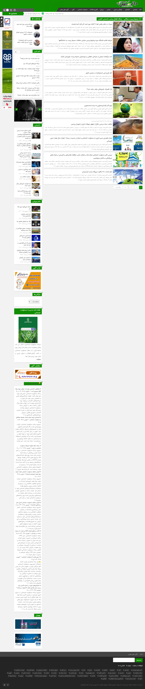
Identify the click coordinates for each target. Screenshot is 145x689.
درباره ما (128, 665)
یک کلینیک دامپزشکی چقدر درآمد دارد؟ (99, 89)
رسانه (81, 673)
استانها (112, 670)
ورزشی (102, 10)
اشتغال (105, 670)
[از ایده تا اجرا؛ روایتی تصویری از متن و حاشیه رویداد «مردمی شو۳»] (28, 156)
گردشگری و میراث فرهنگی (116, 679)
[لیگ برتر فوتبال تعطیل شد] (28, 223)
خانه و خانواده (138, 673)
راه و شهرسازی (90, 673)
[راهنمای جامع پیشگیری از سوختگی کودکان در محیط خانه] (28, 146)
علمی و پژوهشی (126, 676)
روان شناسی (73, 673)
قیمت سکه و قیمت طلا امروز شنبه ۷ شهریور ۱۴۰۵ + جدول (27, 77)
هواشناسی (29, 676)
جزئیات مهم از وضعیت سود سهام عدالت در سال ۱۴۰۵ (56, 14)
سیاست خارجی (37, 673)
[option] (27, 57)
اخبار (119, 670)
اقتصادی (127, 10)
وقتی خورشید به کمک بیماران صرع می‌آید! (27, 83)
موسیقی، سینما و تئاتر (41, 676)
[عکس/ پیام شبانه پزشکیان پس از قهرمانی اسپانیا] (28, 252)
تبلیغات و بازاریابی (42, 670)
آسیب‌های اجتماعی (137, 670)
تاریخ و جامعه (54, 670)
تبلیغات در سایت (138, 665)
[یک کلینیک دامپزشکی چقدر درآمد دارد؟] (28, 186)
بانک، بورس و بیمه (74, 670)
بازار (84, 670)
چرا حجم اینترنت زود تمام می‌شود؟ (104, 14)
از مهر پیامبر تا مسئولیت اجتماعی (31, 557)
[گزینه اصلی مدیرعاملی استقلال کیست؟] (28, 238)
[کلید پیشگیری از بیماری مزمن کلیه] (28, 171)
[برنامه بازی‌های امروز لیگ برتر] (28, 209)
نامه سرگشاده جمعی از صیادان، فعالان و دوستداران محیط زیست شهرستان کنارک (86, 56)
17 (125, 187)
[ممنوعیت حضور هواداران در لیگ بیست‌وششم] (28, 230)
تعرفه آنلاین (31, 670)
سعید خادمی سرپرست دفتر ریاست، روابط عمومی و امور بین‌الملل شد (28, 89)
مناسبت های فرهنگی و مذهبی (67, 676)
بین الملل (63, 670)
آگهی (73, 10)
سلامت (54, 673)
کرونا (140, 679)
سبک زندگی (63, 673)
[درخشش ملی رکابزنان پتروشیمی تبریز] (28, 259)
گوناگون (104, 679)
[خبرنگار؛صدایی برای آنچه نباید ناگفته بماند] (28, 27)
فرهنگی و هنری (118, 10)
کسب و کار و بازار (131, 679)
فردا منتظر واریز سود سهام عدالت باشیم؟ (28, 95)
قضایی (93, 676)
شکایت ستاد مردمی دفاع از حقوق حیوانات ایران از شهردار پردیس (91, 124)
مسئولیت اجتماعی (83, 10)
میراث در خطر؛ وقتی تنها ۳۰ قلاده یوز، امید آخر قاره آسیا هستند (91, 24)
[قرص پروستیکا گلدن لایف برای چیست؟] (28, 193)
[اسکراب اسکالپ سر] (28, 178)
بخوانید (38, 359)
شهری (10, 673)
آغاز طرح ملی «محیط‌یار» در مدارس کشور (99, 73)
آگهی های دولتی (64, 10)
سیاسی (109, 10)
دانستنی (122, 673)
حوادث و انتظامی (20, 670)
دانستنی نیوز (112, 673)
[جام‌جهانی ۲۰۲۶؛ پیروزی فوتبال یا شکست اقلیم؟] (28, 35)
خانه (140, 10)
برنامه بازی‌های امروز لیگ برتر (82, 14)
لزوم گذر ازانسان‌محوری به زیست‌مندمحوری (98, 105)
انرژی (90, 670)
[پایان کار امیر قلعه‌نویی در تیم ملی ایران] (28, 245)
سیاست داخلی (26, 673)
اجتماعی (135, 10)
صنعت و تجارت (138, 676)
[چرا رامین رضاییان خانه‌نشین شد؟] (28, 216)
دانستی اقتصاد (101, 673)
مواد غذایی (53, 676)
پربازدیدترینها (13, 676)
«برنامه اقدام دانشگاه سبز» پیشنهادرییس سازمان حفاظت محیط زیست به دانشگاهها (85, 40)
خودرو (129, 673)
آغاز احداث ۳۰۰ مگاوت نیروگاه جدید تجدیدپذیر (97, 172)
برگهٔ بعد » (118, 187)
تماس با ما (121, 665)
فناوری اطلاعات (94, 10)
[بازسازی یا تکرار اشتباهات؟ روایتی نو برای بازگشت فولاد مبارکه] (28, 42)
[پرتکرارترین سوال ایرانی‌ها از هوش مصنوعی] (28, 164)
